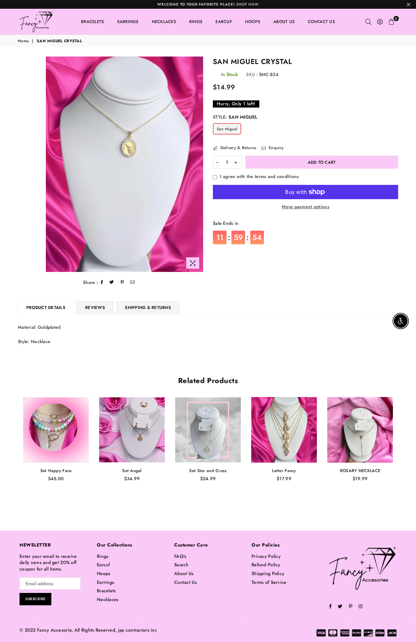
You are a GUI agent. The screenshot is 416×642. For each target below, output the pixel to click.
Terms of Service (269, 582)
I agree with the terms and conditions (259, 176)
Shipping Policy (268, 573)
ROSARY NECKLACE (360, 471)
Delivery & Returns (237, 148)
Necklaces (164, 22)
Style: (235, 117)
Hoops (252, 22)
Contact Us (321, 22)
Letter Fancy (284, 471)
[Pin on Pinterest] (122, 282)
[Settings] (380, 22)
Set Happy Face (56, 471)
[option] (124, 164)
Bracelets (92, 22)
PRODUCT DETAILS (45, 307)
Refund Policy (266, 564)
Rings (195, 22)
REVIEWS (95, 307)
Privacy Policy (266, 556)
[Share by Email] (132, 282)
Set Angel (132, 471)
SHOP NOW (208, 4)
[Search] (368, 22)
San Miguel (227, 129)
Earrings (128, 22)
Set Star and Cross (208, 471)
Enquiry (275, 148)
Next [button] (405, 452)
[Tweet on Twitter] (112, 282)
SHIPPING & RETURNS (148, 307)
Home (23, 41)
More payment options (305, 207)
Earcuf (223, 22)
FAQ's (180, 556)
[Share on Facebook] (102, 282)
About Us (284, 22)
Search (181, 564)
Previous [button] (10, 452)
